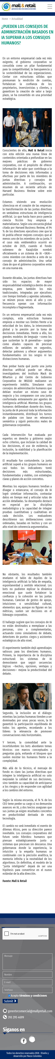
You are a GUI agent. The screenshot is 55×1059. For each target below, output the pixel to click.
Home (5, 19)
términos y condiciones (33, 995)
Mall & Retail (19, 7)
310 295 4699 (16, 1017)
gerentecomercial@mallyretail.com (30, 1011)
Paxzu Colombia (34, 1056)
